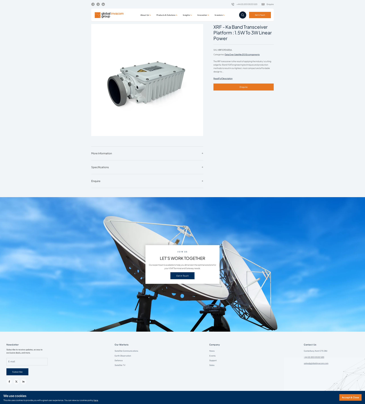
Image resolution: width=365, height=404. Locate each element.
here (96, 400)
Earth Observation (123, 356)
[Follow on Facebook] (93, 4)
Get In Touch (260, 15)
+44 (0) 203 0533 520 (314, 357)
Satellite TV (120, 365)
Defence (119, 360)
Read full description (223, 78)
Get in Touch (182, 275)
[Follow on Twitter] (98, 4)
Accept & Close (350, 397)
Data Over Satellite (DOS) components (242, 54)
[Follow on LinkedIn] (103, 4)
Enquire (244, 87)
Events (212, 356)
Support (213, 360)
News (212, 351)
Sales (211, 365)
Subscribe (17, 371)
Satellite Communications (126, 351)
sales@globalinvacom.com (316, 363)
